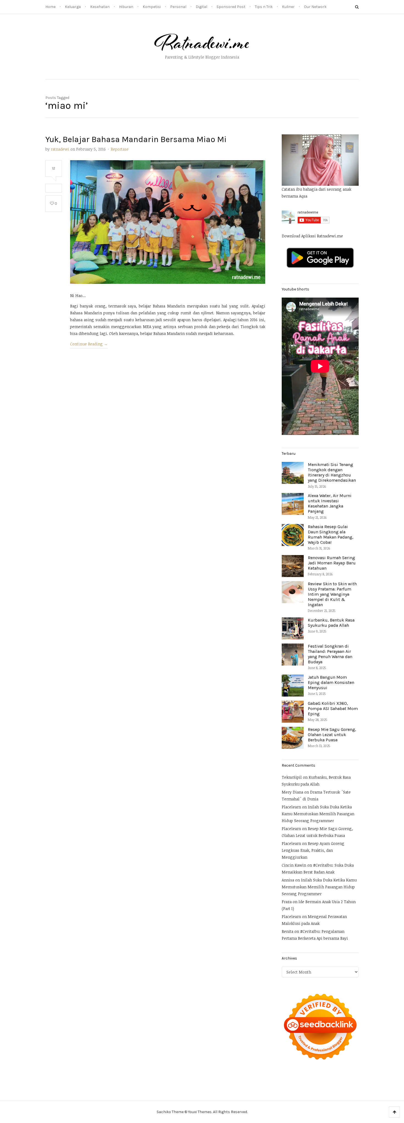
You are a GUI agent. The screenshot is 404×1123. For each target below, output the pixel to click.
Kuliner (288, 6)
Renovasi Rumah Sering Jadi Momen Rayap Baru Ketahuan (332, 563)
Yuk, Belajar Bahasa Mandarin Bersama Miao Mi (135, 139)
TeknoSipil (292, 777)
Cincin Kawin (294, 865)
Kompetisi (152, 6)
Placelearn (291, 806)
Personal (178, 6)
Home (50, 6)
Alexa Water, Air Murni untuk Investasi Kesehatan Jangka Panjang (330, 503)
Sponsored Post (231, 6)
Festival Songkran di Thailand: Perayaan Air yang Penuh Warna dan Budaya (330, 654)
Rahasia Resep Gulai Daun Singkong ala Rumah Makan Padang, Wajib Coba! (330, 534)
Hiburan (126, 6)
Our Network (315, 6)
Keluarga (73, 6)
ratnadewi (60, 149)
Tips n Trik (264, 6)
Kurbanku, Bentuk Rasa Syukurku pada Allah (331, 622)
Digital (201, 6)
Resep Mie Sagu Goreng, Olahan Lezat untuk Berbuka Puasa (332, 734)
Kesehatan (100, 6)
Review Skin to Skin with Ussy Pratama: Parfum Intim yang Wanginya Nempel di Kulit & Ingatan (332, 594)
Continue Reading (89, 343)
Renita (287, 931)
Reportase (120, 149)
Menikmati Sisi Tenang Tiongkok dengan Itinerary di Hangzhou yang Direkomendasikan (332, 472)
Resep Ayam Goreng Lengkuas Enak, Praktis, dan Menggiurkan (313, 850)
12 (53, 168)
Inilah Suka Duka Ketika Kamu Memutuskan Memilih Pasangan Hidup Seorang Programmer (318, 813)
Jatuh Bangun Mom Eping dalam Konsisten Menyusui (331, 682)
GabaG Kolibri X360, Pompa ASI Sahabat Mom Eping (333, 708)
